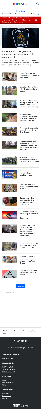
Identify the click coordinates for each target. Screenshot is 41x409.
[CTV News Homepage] (20, 4)
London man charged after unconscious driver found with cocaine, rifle (18, 54)
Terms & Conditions (8, 369)
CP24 (4, 380)
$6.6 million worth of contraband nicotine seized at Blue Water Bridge (28, 260)
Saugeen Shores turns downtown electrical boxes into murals (29, 245)
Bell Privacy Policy (8, 367)
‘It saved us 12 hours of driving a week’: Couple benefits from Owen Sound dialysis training (29, 104)
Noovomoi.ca (6, 396)
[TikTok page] (18, 341)
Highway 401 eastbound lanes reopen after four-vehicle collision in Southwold (29, 215)
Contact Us (17, 331)
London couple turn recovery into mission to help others (29, 75)
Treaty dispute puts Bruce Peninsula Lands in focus (29, 187)
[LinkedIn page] (26, 341)
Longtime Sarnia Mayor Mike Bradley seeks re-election (29, 89)
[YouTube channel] (22, 341)
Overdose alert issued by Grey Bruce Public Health (28, 273)
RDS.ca (4, 398)
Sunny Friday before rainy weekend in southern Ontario (28, 173)
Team (4, 334)
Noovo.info (5, 393)
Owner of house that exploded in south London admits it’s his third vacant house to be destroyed (28, 146)
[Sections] (4, 4)
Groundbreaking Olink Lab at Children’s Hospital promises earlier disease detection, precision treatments (28, 231)
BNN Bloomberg (7, 382)
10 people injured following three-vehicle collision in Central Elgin (29, 159)
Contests (31, 14)
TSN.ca (4, 385)
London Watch (7, 14)
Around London (20, 14)
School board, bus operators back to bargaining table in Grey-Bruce (27, 201)
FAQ (24, 331)
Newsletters (31, 331)
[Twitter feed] (14, 341)
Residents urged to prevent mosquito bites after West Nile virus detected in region (29, 117)
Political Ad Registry (8, 372)
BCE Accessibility (8, 358)
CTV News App (7, 331)
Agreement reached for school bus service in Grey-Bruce (29, 130)
